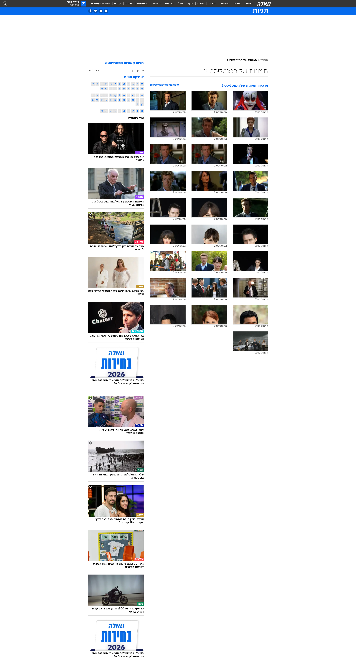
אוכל (181, 3)
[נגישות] (5, 3)
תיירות (157, 3)
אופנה (129, 3)
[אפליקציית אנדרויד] (106, 11)
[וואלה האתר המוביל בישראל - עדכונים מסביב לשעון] (264, 4)
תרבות (212, 3)
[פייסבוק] (90, 11)
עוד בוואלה (136, 118)
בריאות (169, 3)
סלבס (200, 3)
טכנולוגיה (142, 3)
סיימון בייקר (137, 70)
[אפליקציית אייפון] (100, 11)
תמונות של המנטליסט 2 (242, 60)
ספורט (237, 3)
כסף (190, 3)
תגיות (264, 60)
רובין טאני (93, 70)
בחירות (225, 3)
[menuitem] (247, 4)
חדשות (250, 3)
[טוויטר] (95, 11)
